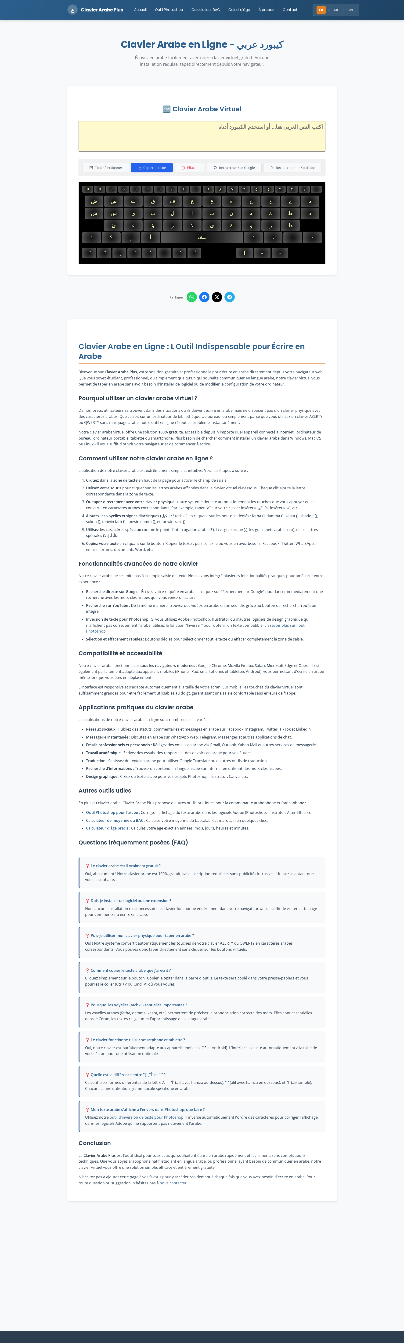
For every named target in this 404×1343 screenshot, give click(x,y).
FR (321, 9)
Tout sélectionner (108, 167)
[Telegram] (229, 297)
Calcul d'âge (239, 9)
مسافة (202, 238)
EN (350, 9)
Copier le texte (154, 167)
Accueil (140, 9)
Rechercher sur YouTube (295, 167)
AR (335, 9)
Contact (290, 9)
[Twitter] (217, 297)
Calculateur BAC (205, 9)
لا (192, 225)
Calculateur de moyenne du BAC (114, 820)
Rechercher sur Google (237, 167)
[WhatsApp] (192, 297)
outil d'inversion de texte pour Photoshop (147, 1117)
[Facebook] (204, 297)
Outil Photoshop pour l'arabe (112, 812)
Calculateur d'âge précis (107, 828)
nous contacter (173, 1183)
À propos (266, 9)
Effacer (192, 167)
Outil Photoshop (169, 9)
